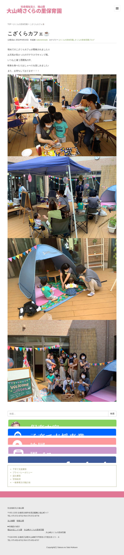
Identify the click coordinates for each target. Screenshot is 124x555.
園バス (62, 450)
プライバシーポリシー (22, 472)
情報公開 (20, 521)
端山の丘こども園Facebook (62, 459)
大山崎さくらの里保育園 (34, 530)
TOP (9, 24)
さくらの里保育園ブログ (85, 40)
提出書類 (17, 476)
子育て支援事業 (62, 432)
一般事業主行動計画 (21, 482)
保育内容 (62, 423)
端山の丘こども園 (15, 530)
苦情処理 (17, 479)
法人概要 (11, 521)
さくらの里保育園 (20, 24)
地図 (62, 441)
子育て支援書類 (19, 469)
